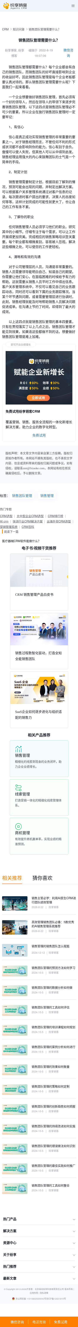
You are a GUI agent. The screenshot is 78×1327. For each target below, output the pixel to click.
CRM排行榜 (55, 516)
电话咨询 (39, 1322)
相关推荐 (12, 877)
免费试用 (60, 1322)
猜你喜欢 (42, 877)
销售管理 (47, 495)
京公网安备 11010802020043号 (31, 1298)
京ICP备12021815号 (56, 1298)
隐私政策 (44, 1292)
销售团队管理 (22, 495)
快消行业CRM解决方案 (28, 521)
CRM (5, 29)
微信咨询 (17, 1322)
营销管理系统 (8, 527)
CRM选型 (6, 516)
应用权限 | (35, 1292)
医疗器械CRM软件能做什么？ (21, 541)
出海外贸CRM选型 (59, 521)
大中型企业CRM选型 (30, 516)
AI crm (4, 521)
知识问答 (19, 29)
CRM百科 (28, 527)
